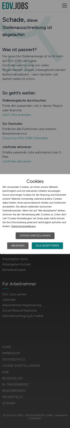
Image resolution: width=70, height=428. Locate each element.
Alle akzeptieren (47, 245)
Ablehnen (17, 245)
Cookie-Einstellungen (35, 235)
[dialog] (35, 214)
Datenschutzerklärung (23, 226)
